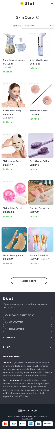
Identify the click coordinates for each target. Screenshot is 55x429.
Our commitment (12, 380)
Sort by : (17, 25)
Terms (35, 416)
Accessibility (27, 419)
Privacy (42, 416)
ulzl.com (7, 362)
